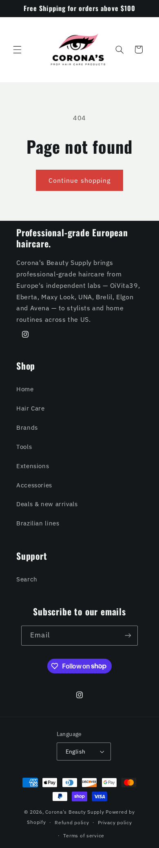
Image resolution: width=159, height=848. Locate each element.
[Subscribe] (127, 636)
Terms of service (83, 835)
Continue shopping (79, 180)
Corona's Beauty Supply (74, 812)
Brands (27, 427)
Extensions (32, 466)
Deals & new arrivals (47, 504)
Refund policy (72, 822)
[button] (17, 49)
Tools (24, 447)
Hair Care (30, 408)
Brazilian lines (37, 523)
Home (25, 389)
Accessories (34, 485)
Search (27, 579)
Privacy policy (115, 822)
